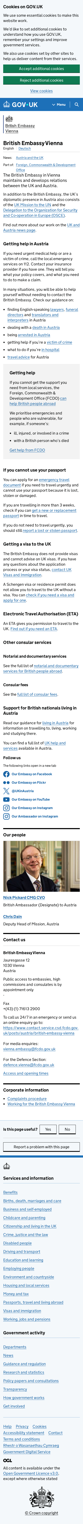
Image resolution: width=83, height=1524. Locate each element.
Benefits (10, 1192)
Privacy (22, 1426)
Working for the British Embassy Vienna (41, 1104)
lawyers (57, 309)
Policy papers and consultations (31, 1380)
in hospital (50, 349)
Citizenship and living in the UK (29, 1226)
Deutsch (25, 148)
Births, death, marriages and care (32, 1200)
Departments (14, 1346)
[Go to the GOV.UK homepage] (20, 104)
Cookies (40, 1426)
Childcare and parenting (24, 1217)
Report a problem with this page (41, 1146)
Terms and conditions (21, 1439)
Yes (51, 1129)
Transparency (15, 1389)
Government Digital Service (26, 1451)
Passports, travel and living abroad (33, 1302)
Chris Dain (12, 916)
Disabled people (17, 1243)
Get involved (14, 1406)
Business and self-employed (27, 1209)
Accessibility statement (23, 1432)
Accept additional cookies (41, 68)
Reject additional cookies (41, 80)
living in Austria (55, 722)
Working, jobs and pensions (26, 1319)
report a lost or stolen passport (50, 530)
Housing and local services (26, 1285)
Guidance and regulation (24, 1363)
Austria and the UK (29, 158)
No (70, 1129)
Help (7, 1426)
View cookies (41, 91)
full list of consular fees (37, 694)
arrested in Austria (34, 334)
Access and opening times (26, 1073)
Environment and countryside (28, 1276)
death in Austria (46, 327)
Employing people (18, 1268)
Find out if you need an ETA (33, 628)
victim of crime (59, 342)
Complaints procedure (27, 1098)
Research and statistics (23, 1372)
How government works (23, 1397)
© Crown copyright (41, 1512)
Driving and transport (21, 1251)
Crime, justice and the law (25, 1234)
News (8, 1355)
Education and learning (23, 1260)
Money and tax (16, 1293)
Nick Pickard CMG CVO (24, 897)
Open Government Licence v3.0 (30, 1473)
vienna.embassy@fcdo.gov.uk (29, 1049)
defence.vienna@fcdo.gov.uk (28, 1064)
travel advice (18, 357)
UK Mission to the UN (32, 204)
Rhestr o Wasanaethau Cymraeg (31, 1445)
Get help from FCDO (27, 450)
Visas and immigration (22, 1310)
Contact (55, 1432)
